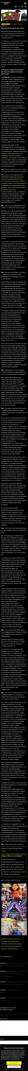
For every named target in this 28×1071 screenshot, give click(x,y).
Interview (9, 946)
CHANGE (3, 24)
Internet (3, 946)
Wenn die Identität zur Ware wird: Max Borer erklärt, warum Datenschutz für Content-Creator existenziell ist (14, 930)
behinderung (5, 944)
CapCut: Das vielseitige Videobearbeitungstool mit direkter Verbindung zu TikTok (13, 914)
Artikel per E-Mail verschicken (10, 939)
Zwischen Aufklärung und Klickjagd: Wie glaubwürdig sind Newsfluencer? (14, 896)
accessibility (9, 848)
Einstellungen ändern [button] (14, 1066)
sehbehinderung (13, 949)
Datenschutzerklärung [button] (15, 1069)
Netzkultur (4, 949)
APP (4, 903)
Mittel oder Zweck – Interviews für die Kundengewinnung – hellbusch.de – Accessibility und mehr (13, 974)
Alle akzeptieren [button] (14, 1063)
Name (2, 1039)
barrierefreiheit (14, 941)
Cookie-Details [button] (7, 1069)
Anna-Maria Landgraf (11, 856)
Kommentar (4, 1019)
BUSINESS (5, 920)
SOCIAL (8, 24)
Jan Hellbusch (5, 41)
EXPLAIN (5, 886)
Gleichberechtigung (16, 944)
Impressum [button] (21, 1069)
